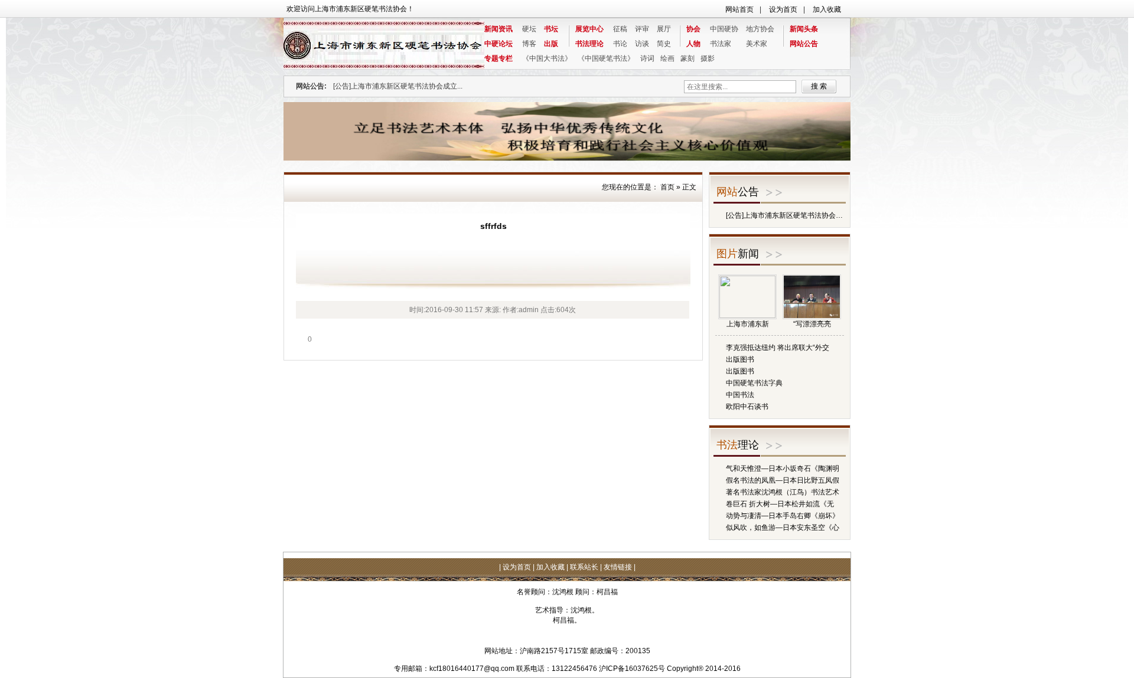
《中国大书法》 (547, 58)
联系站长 (584, 567)
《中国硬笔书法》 (606, 58)
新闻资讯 (498, 29)
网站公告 (804, 44)
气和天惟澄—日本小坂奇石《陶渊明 (782, 468)
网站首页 (739, 9)
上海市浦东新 (747, 324)
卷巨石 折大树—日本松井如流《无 (780, 504)
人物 (693, 44)
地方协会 (760, 29)
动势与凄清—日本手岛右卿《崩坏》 (782, 516)
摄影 (707, 58)
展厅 (664, 29)
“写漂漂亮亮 (812, 324)
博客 (529, 44)
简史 (664, 44)
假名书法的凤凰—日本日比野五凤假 (782, 480)
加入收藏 (827, 9)
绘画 (667, 58)
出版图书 (740, 359)
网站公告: (311, 86)
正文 (689, 187)
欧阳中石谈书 (747, 406)
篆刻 (687, 58)
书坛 (551, 29)
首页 (667, 187)
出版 (551, 44)
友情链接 (618, 567)
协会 (693, 29)
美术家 (756, 44)
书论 (620, 44)
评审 (642, 29)
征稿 (620, 29)
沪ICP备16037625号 (632, 668)
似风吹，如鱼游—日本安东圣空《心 (782, 527)
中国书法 (740, 395)
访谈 (642, 44)
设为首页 (783, 9)
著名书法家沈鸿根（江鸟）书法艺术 (782, 492)
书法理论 (589, 44)
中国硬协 (724, 29)
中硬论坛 (498, 44)
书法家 (720, 44)
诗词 (647, 58)
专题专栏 (498, 58)
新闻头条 (804, 29)
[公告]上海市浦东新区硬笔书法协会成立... (397, 86)
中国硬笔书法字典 (754, 383)
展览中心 (589, 29)
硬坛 (529, 29)
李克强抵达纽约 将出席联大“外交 (777, 347)
